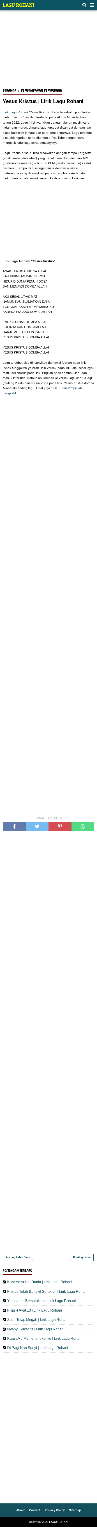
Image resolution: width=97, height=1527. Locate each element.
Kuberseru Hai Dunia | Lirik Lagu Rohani (39, 1282)
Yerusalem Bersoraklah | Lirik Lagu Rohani (41, 1301)
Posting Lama (82, 1257)
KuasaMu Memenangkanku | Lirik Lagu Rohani (44, 1338)
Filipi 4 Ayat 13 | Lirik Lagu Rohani (34, 1310)
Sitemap (75, 1510)
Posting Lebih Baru (18, 1257)
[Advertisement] (48, 51)
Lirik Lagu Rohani (15, 112)
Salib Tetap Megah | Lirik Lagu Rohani (37, 1320)
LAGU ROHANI (18, 5)
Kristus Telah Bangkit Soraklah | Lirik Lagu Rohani (47, 1291)
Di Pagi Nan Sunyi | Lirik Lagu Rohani (37, 1348)
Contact (34, 1510)
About (20, 1510)
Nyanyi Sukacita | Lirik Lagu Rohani (36, 1329)
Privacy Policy (55, 1510)
